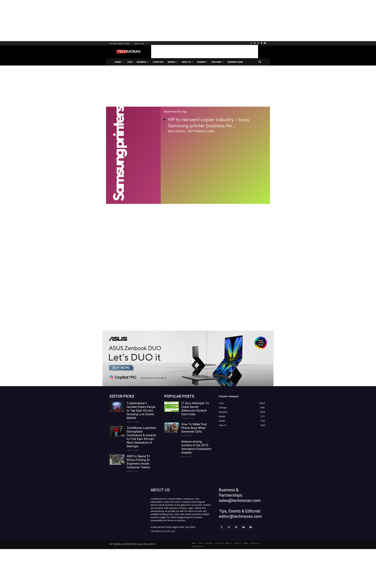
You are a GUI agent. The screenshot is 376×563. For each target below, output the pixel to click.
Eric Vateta (176, 131)
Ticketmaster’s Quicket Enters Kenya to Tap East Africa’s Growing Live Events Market (141, 410)
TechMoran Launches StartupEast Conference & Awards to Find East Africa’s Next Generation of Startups (141, 437)
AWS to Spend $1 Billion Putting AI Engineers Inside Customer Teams (138, 461)
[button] (259, 62)
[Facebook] (251, 43)
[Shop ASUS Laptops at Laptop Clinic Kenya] (188, 358)
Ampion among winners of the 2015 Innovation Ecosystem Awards (196, 447)
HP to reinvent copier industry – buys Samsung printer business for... (208, 122)
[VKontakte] (243, 527)
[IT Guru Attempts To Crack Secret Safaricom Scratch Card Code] (171, 406)
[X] (258, 43)
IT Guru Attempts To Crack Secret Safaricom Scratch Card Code (195, 408)
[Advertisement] (88, 20)
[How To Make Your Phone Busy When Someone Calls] (171, 427)
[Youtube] (264, 43)
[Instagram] (254, 43)
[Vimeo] (261, 43)
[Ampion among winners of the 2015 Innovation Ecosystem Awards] (171, 445)
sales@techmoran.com (163, 531)
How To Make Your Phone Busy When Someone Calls (194, 427)
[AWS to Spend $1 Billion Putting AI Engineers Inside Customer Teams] (117, 459)
